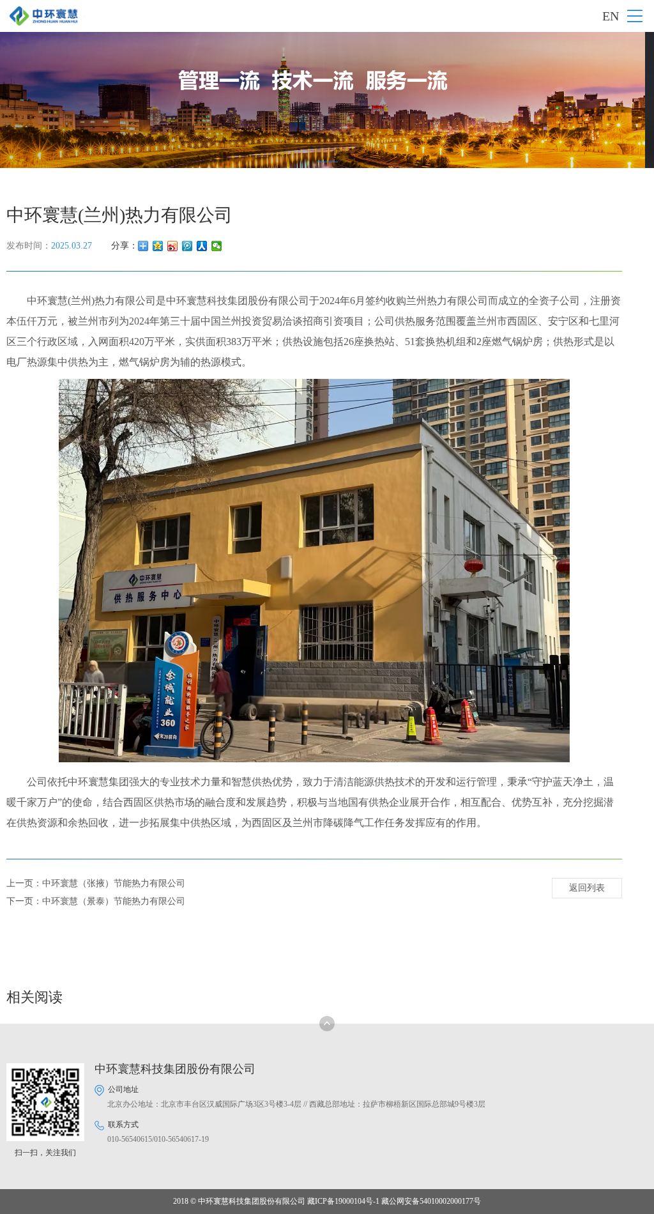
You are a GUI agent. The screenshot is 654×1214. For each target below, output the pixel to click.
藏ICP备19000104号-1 (343, 1201)
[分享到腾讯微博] (187, 246)
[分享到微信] (216, 246)
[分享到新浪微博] (172, 246)
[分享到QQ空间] (158, 246)
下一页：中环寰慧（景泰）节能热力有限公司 (95, 901)
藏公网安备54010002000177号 (431, 1201)
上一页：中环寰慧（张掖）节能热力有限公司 (95, 883)
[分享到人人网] (202, 246)
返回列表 (587, 888)
